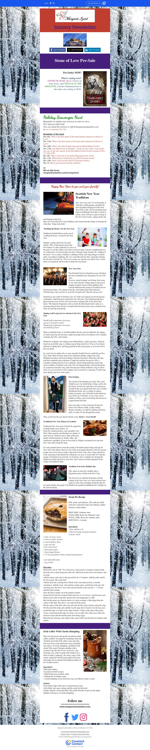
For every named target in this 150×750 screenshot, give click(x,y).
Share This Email (59, 50)
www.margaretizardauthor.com (75, 707)
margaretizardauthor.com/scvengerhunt (61, 173)
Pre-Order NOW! (72, 72)
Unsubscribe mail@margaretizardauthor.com (75, 732)
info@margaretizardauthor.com (74, 737)
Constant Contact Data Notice (80, 734)
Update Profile (65, 734)
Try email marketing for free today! (75, 746)
